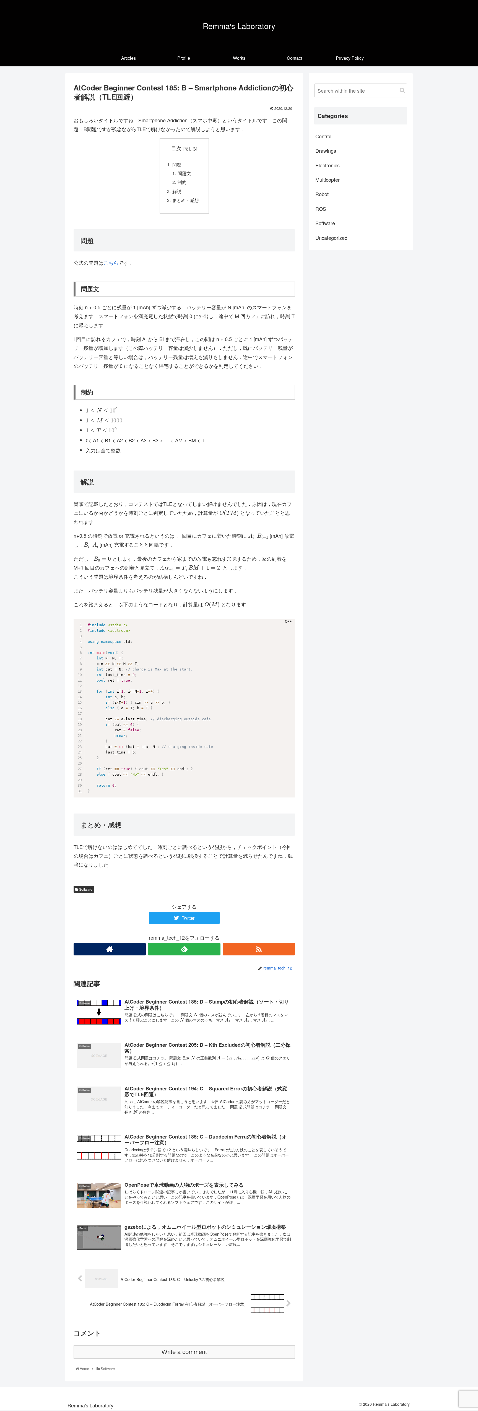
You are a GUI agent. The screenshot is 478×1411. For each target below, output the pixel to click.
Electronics (327, 165)
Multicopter (327, 179)
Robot (322, 194)
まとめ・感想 (185, 200)
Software (85, 889)
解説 (176, 191)
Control (323, 136)
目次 (176, 148)
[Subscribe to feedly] (184, 949)
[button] (402, 90)
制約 (182, 182)
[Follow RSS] (259, 949)
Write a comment (184, 1351)
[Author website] (110, 949)
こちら (110, 262)
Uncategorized (331, 237)
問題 (176, 164)
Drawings (325, 150)
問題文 (184, 173)
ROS (320, 208)
